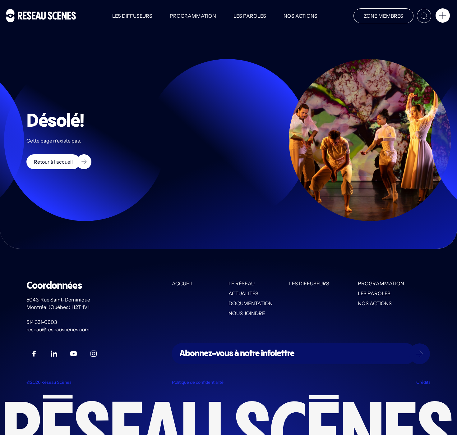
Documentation (250, 303)
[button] (443, 16)
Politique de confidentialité (198, 382)
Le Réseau (241, 283)
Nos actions (300, 15)
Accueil (182, 283)
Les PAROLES (249, 15)
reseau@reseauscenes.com (58, 329)
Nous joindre (246, 313)
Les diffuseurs (132, 15)
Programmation (193, 15)
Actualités (243, 293)
